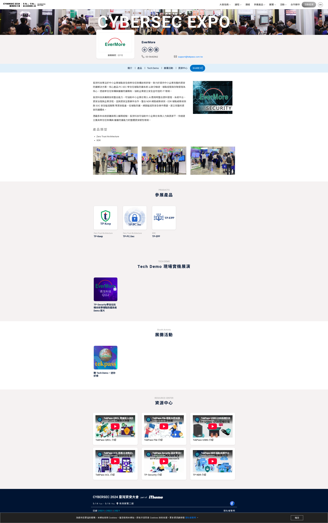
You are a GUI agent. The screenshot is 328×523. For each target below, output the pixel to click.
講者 (247, 4)
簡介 (130, 68)
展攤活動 (168, 68)
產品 (139, 68)
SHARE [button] (196, 68)
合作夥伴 (295, 4)
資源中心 (182, 68)
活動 (282, 4)
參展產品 (258, 4)
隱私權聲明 (191, 517)
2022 (109, 511)
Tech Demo (153, 68)
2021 (117, 511)
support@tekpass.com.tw (190, 56)
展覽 (271, 4)
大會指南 (224, 4)
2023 (101, 511)
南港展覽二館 (126, 503)
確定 (297, 517)
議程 (237, 4)
